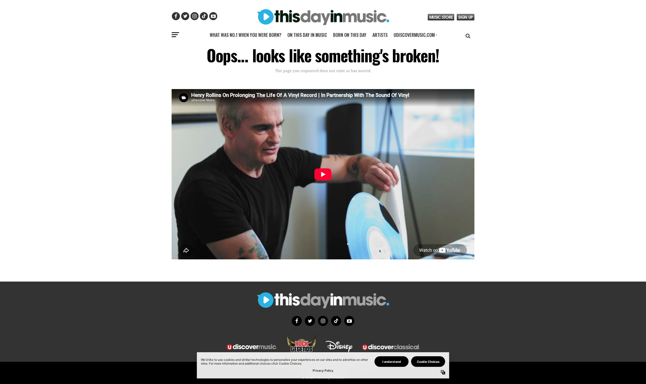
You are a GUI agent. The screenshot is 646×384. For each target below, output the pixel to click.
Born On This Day (349, 35)
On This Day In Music (307, 35)
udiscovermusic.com (415, 35)
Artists (380, 35)
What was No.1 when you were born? (245, 35)
